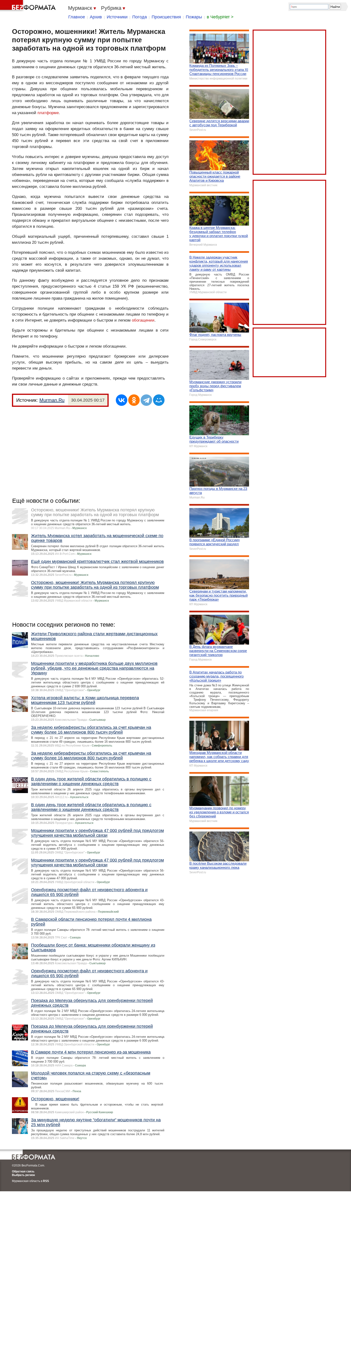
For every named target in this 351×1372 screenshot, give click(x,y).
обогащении (143, 320)
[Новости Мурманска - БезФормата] (28, 6)
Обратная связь (23, 1171)
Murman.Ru (51, 400)
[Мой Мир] (159, 400)
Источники (117, 17)
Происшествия (166, 17)
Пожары (194, 17)
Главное (76, 17)
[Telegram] (146, 400)
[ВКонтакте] (121, 400)
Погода (139, 17)
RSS (46, 1181)
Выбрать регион (23, 1175)
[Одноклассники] (134, 400)
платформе (48, 113)
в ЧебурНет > (220, 17)
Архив (96, 17)
